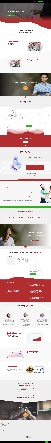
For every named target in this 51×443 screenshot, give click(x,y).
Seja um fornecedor (28, 437)
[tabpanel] (25, 118)
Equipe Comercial (28, 435)
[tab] (10, 108)
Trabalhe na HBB (28, 436)
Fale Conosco (27, 434)
